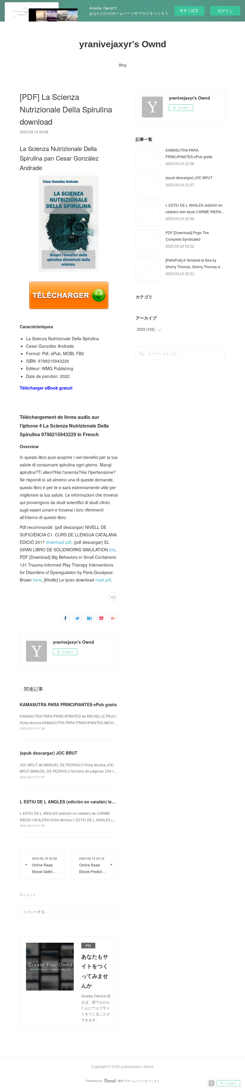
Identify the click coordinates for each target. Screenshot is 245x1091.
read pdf (103, 580)
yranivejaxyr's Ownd (122, 44)
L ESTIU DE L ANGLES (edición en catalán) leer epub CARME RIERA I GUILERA (100, 802)
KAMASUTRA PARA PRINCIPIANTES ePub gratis (68, 704)
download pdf (58, 542)
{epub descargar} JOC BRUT (48, 753)
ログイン (225, 10)
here (37, 580)
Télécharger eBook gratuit (46, 388)
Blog (122, 64)
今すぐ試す (189, 10)
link (112, 550)
